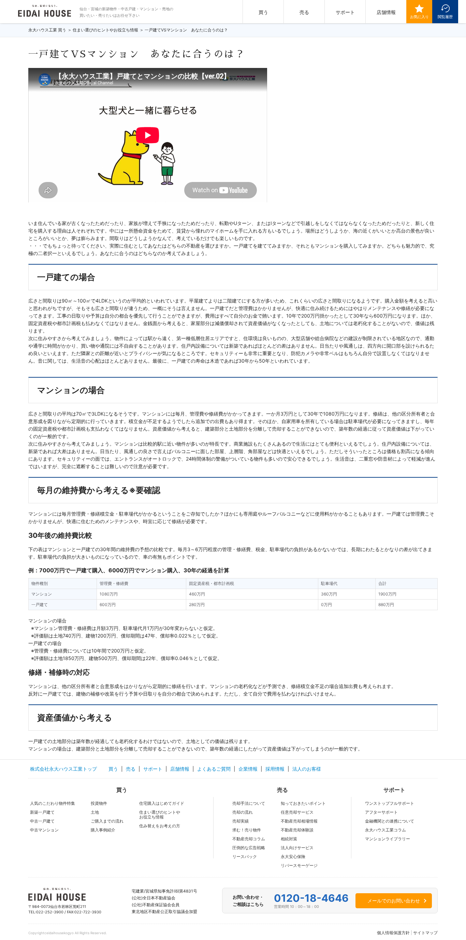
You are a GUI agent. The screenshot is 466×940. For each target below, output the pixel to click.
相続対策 (289, 838)
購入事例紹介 (103, 829)
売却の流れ (242, 812)
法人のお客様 (306, 769)
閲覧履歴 (445, 16)
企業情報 (248, 769)
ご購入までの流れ (107, 821)
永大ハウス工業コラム (385, 829)
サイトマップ (425, 932)
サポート (345, 12)
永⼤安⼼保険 (293, 856)
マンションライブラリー (387, 838)
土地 (95, 812)
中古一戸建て (42, 821)
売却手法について (248, 803)
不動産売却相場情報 (299, 821)
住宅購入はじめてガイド (161, 803)
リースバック (244, 856)
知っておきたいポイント (303, 803)
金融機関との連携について (389, 821)
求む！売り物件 (246, 829)
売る (304, 12)
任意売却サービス (297, 812)
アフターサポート (381, 812)
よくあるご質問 (214, 769)
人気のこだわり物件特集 (52, 803)
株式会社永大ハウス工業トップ (63, 769)
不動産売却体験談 (297, 829)
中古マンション (44, 829)
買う (263, 12)
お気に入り (419, 16)
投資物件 (99, 803)
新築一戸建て (42, 812)
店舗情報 (386, 12)
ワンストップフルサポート (389, 803)
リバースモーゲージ (299, 865)
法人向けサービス (297, 847)
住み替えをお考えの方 (159, 825)
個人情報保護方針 (393, 932)
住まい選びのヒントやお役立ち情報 (159, 814)
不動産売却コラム (248, 838)
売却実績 (240, 821)
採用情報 (275, 769)
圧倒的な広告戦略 (248, 847)
